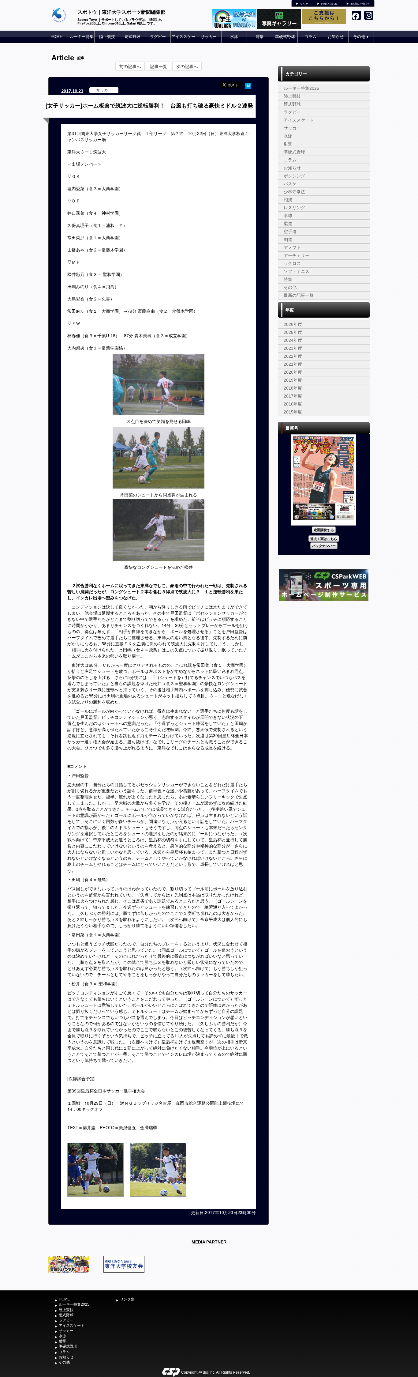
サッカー (209, 36)
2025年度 (293, 332)
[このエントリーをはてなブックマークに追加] (248, 85)
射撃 (259, 36)
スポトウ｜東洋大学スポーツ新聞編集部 (121, 11)
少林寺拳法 (294, 191)
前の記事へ (130, 66)
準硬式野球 (285, 36)
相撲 (288, 199)
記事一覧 (158, 66)
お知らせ (336, 36)
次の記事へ (187, 66)
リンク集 (127, 1299)
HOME (56, 36)
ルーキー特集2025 (82, 42)
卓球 (288, 215)
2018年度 (293, 388)
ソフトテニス (296, 271)
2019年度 (293, 380)
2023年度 (293, 348)
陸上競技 (107, 36)
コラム (310, 36)
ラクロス (292, 263)
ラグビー (158, 36)
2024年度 (293, 340)
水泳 (234, 36)
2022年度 (293, 356)
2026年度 (293, 324)
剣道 (288, 239)
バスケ (290, 183)
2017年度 (293, 396)
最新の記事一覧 (299, 295)
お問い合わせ (329, 4)
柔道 (288, 223)
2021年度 (293, 364)
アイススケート (183, 42)
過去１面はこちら (323, 538)
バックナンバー (324, 545)
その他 (361, 36)
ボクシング (294, 175)
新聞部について (360, 4)
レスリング (294, 207)
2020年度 (293, 372)
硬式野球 (132, 36)
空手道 (290, 231)
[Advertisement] (324, 648)
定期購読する (324, 529)
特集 (288, 279)
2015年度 (293, 411)
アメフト (292, 247)
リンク (304, 4)
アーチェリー (296, 255)
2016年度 (293, 404)
